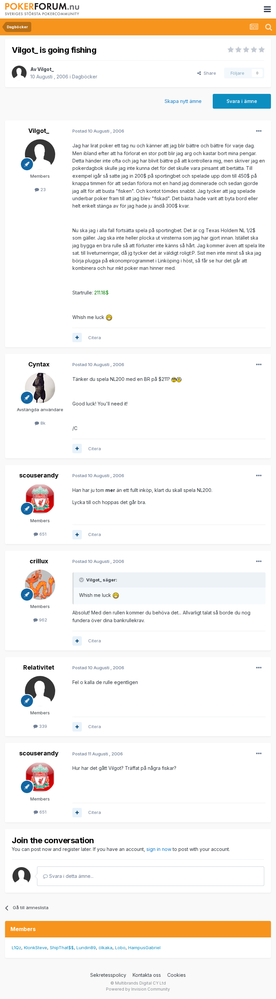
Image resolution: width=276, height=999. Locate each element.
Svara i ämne (242, 101)
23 (42, 189)
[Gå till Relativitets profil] (40, 691)
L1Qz (16, 947)
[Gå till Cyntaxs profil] (40, 388)
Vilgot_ (45, 69)
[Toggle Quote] (82, 579)
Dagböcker (84, 76)
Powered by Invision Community (138, 989)
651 (42, 534)
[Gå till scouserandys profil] (40, 499)
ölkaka (105, 947)
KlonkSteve (35, 947)
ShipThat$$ (62, 947)
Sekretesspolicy (108, 975)
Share (208, 73)
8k (42, 423)
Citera (94, 337)
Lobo (120, 947)
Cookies (176, 975)
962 (42, 619)
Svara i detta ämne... (71, 876)
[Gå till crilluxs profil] (40, 585)
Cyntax (38, 364)
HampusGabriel (144, 947)
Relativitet (38, 667)
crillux (39, 561)
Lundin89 (86, 947)
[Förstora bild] (109, 317)
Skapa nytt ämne (183, 101)
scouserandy (39, 475)
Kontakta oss (147, 975)
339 (42, 726)
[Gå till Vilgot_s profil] (19, 73)
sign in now (158, 849)
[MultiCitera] (77, 337)
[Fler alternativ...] (259, 131)
